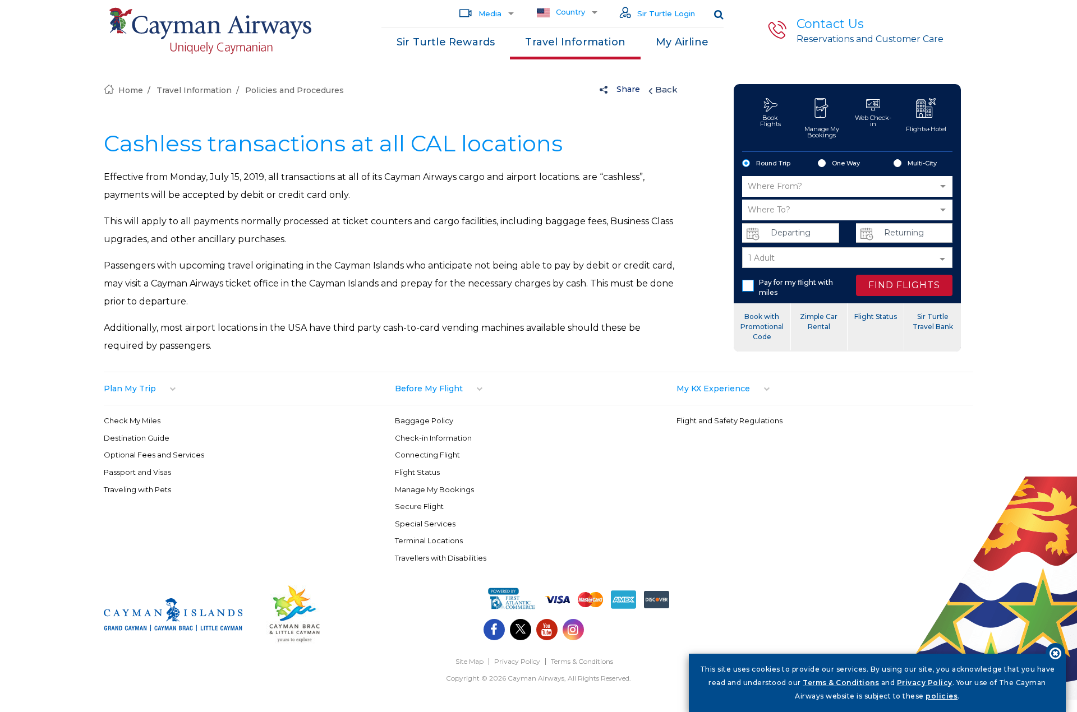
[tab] (249, 388)
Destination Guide (136, 437)
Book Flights (770, 121)
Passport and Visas (137, 472)
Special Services (425, 523)
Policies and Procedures (294, 90)
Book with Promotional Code (762, 326)
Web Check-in (873, 121)
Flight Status (875, 316)
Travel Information (575, 42)
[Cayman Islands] (173, 628)
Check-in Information (433, 437)
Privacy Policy (517, 661)
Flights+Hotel (926, 129)
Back (666, 89)
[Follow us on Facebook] (494, 631)
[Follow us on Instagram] (573, 631)
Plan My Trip (130, 388)
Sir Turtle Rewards (446, 42)
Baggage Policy (424, 420)
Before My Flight (429, 388)
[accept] (1055, 653)
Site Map (469, 661)
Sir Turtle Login (665, 13)
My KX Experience (713, 388)
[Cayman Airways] (210, 31)
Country (569, 11)
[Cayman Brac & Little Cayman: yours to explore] (294, 641)
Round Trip (773, 163)
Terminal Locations (429, 540)
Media (488, 13)
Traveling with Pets (137, 489)
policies (942, 696)
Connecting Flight (427, 454)
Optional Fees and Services (154, 454)
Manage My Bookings (821, 132)
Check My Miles (132, 420)
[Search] (719, 14)
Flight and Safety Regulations (729, 420)
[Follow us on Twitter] (520, 631)
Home (130, 90)
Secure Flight (419, 506)
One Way (846, 163)
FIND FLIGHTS (904, 285)
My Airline (682, 42)
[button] (847, 186)
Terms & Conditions (582, 661)
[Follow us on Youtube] (547, 631)
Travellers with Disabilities (440, 557)
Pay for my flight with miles (796, 287)
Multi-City (922, 163)
